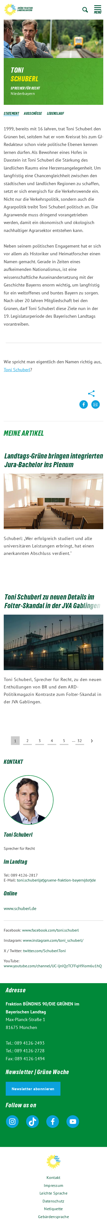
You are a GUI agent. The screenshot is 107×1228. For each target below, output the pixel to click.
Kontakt (53, 1177)
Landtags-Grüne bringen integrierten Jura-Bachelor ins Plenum (53, 461)
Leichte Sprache (53, 1193)
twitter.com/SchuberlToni (44, 950)
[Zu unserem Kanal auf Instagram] (12, 1121)
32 (79, 740)
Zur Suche (85, 10)
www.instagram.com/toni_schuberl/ (53, 940)
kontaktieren (95, 408)
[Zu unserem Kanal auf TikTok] (32, 1121)
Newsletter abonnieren (33, 1088)
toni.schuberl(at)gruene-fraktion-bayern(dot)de (56, 880)
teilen (83, 408)
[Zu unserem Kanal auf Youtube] (72, 1121)
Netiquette (53, 1208)
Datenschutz (53, 1201)
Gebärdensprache (53, 1216)
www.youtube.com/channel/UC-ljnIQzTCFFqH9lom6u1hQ (53, 965)
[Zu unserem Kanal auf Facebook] (52, 1121)
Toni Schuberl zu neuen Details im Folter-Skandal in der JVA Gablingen (52, 602)
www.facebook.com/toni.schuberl (50, 930)
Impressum (53, 1185)
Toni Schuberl (17, 369)
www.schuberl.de (20, 908)
